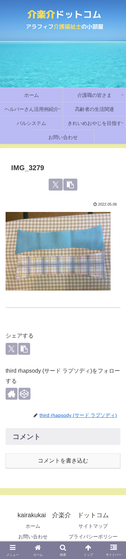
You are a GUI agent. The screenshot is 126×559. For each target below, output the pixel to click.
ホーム (33, 526)
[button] (70, 185)
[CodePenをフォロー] (24, 394)
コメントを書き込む (63, 461)
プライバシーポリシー (93, 536)
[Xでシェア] (55, 185)
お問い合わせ (33, 536)
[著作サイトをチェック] (12, 394)
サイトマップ (93, 526)
